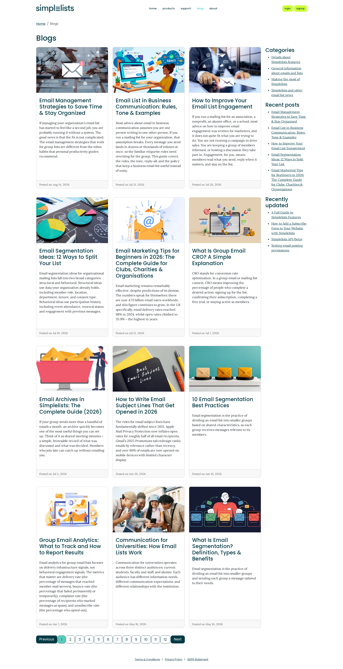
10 (145, 639)
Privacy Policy (173, 659)
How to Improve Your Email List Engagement (222, 103)
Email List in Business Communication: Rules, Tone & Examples (146, 107)
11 (156, 639)
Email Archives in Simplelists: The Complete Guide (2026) (70, 405)
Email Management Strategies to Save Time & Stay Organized (70, 107)
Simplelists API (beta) (286, 239)
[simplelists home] (55, 9)
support (186, 8)
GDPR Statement (197, 659)
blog (200, 8)
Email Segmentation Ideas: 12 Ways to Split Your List (68, 257)
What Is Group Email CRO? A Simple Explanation (219, 257)
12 (165, 639)
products (169, 8)
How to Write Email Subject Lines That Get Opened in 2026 (145, 405)
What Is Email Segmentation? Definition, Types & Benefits (216, 549)
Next (178, 639)
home (153, 8)
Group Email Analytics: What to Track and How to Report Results (70, 546)
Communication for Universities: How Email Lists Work (146, 546)
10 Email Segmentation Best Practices (222, 402)
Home (40, 23)
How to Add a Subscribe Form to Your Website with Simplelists (288, 228)
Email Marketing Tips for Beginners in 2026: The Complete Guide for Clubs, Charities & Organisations (147, 263)
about (213, 8)
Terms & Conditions (147, 659)
